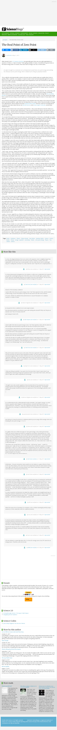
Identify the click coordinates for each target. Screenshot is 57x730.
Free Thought (30, 34)
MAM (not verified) (32, 547)
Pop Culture (32, 238)
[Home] (11, 29)
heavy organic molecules (40, 105)
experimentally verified (30, 103)
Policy (47, 33)
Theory (12, 240)
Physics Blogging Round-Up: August (11, 649)
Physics (18, 238)
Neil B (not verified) (32, 459)
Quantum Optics (40, 238)
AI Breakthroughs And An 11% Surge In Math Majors (16, 613)
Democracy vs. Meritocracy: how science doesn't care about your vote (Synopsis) (47, 687)
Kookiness (13, 238)
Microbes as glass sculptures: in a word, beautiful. (28, 686)
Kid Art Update (5, 666)
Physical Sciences (15, 33)
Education (41, 33)
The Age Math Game (7, 658)
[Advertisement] (28, 13)
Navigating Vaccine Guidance (10, 614)
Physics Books (24, 238)
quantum (21, 240)
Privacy (25, 720)
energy (16, 240)
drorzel (9, 55)
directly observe (26, 105)
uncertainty (27, 240)
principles (5, 39)
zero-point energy (39, 240)
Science (46, 238)
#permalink (47, 269)
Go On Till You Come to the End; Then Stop (13, 632)
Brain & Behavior (12, 34)
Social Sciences (33, 33)
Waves (32, 240)
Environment (24, 33)
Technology (21, 34)
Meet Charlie (5, 640)
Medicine (4, 34)
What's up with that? (7, 686)
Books (8, 238)
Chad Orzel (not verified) (30, 284)
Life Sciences (5, 33)
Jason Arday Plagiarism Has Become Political (14, 623)
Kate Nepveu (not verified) (30, 319)
